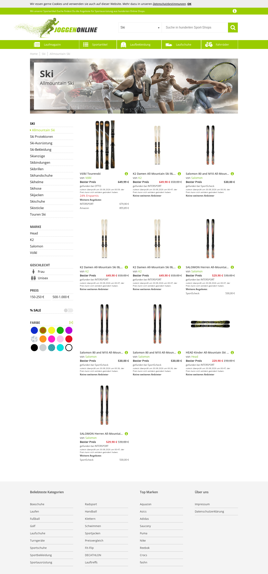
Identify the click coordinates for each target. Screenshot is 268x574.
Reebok (144, 548)
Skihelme (36, 182)
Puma (143, 533)
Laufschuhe (183, 44)
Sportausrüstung (41, 562)
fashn (143, 562)
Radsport (91, 504)
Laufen (34, 511)
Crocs (143, 555)
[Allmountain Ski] (71, 322)
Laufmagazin (52, 44)
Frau (41, 271)
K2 (32, 240)
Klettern (90, 519)
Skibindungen (40, 162)
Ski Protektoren (41, 136)
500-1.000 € (61, 297)
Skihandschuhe (41, 175)
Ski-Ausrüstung (41, 143)
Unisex (43, 278)
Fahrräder (222, 44)
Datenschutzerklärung (209, 511)
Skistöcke (37, 208)
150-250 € (37, 297)
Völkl (33, 253)
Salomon (36, 246)
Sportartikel (100, 44)
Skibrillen (37, 169)
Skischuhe (37, 201)
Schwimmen (93, 526)
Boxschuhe (37, 504)
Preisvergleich (94, 540)
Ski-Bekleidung (40, 149)
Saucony (145, 526)
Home (34, 54)
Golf (32, 526)
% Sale (35, 310)
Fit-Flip (89, 548)
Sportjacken (92, 533)
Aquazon (145, 504)
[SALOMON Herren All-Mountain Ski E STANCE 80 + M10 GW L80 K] (232, 267)
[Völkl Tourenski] (126, 174)
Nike (143, 540)
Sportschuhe (38, 548)
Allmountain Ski (60, 54)
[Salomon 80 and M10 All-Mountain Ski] (232, 174)
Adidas (144, 519)
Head (34, 233)
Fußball (35, 519)
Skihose (35, 188)
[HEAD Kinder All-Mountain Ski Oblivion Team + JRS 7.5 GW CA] (232, 352)
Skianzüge (37, 156)
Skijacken (37, 195)
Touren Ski (38, 214)
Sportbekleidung (41, 555)
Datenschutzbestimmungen (169, 4)
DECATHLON (93, 555)
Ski (44, 54)
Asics (143, 511)
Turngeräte (37, 540)
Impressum (202, 504)
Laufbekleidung (140, 44)
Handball (91, 511)
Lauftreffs (91, 562)
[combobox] (140, 27)
